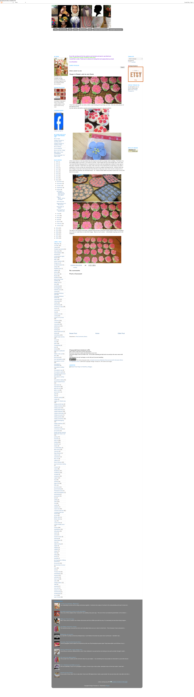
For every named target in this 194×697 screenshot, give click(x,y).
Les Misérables (57, 447)
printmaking (57, 494)
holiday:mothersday (59, 413)
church (55, 308)
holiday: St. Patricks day (60, 401)
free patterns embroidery (57, 365)
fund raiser (56, 384)
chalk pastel (57, 301)
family (55, 349)
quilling (56, 499)
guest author (57, 392)
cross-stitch (57, 324)
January (59, 225)
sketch (55, 533)
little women (57, 449)
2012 (57, 179)
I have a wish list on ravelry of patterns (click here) (82, 57)
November (59, 183)
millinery (56, 460)
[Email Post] (85, 265)
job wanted (56, 430)
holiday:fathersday (58, 409)
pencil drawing (57, 488)
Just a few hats (60, 201)
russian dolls (57, 522)
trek (55, 569)
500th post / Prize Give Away (67, 619)
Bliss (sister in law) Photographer (58, 153)
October (59, 185)
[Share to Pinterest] (95, 265)
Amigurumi (56, 263)
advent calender (58, 261)
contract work (57, 313)
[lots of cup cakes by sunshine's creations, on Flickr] (97, 228)
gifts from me (57, 388)
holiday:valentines (58, 423)
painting (56, 481)
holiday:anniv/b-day (59, 404)
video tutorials (62, 29)
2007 (57, 236)
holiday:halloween (58, 411)
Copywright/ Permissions (115, 29)
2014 (57, 176)
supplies (56, 549)
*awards (56, 247)
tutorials (56, 575)
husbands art (57, 427)
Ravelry (130, 88)
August (59, 189)
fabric (55, 343)
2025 (57, 162)
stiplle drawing (57, 543)
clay (55, 312)
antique (56, 266)
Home (97, 333)
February (59, 223)
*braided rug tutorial (59, 249)
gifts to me (56, 390)
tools (55, 568)
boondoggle (57, 287)
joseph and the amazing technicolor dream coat (60, 433)
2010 (57, 230)
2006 (57, 238)
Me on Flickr (57, 138)
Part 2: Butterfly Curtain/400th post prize (70, 665)
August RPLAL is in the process (61, 204)
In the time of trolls (58, 428)
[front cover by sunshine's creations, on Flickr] (61, 75)
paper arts (56, 483)
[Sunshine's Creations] (58, 129)
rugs (55, 520)
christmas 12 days (58, 306)
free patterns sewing (59, 376)
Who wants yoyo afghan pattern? (68, 657)
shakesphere (57, 529)
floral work (56, 357)
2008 (57, 234)
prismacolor (57, 496)
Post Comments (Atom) (81, 336)
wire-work (56, 588)
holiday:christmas (58, 406)
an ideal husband (58, 264)
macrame (56, 451)
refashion (56, 507)
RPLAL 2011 (57, 517)
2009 (57, 232)
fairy (55, 347)
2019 (57, 166)
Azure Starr (57, 274)
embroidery (57, 335)
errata (55, 339)
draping (56, 327)
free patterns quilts (58, 372)
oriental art (56, 476)
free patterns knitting (59, 367)
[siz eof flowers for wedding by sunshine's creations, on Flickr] (97, 159)
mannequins (57, 456)
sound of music (57, 536)
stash (55, 542)
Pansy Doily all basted (60, 207)
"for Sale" (56, 245)
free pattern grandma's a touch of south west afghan (61, 193)
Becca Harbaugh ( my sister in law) (59, 156)
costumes (56, 320)
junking (56, 436)
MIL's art (56, 458)
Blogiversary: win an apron (66, 634)
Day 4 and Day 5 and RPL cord (61, 210)
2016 (57, 172)
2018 (57, 167)
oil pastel (56, 474)
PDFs (75, 29)
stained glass (57, 540)
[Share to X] (92, 265)
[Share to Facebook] (93, 265)
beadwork (56, 277)
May (58, 217)
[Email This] (89, 265)
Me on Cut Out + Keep (59, 150)
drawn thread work (58, 331)
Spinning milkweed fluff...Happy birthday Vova (71, 649)
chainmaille (57, 299)
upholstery (56, 577)
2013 (57, 177)
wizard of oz (57, 589)
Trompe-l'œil (57, 571)
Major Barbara (57, 453)
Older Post (121, 333)
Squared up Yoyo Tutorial (66, 672)
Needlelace (57, 470)
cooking (75, 267)
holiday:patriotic (58, 416)
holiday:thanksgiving (59, 420)
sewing (56, 527)
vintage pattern (57, 582)
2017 (57, 170)
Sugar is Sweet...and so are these (61, 198)
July (58, 213)
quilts (55, 501)
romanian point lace (59, 510)
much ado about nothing (60, 464)
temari (55, 556)
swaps (55, 551)
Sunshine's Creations (58, 112)
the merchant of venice (59, 565)
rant (55, 503)
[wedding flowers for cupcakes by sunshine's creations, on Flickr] (97, 201)
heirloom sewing (58, 397)
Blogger (107, 685)
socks (55, 534)
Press (89, 29)
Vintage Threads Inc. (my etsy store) (59, 141)
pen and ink (57, 487)
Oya (55, 479)
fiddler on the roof (58, 353)
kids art (56, 440)
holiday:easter (57, 407)
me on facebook (58, 148)
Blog (55, 29)
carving (56, 291)
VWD (55, 584)
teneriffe (56, 558)
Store (70, 29)
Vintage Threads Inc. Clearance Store (59, 144)
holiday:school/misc (59, 418)
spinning (56, 538)
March (58, 221)
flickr (55, 355)
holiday (56, 399)
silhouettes (56, 531)
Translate (133, 62)
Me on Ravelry (57, 146)
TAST (55, 553)
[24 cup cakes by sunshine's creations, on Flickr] (97, 262)
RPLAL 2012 (57, 519)
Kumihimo (56, 444)
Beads (55, 275)
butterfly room (57, 289)
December (59, 181)
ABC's (55, 259)
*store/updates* (58, 252)
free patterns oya (58, 370)
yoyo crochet (57, 597)
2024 (57, 164)
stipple (55, 545)
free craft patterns (58, 359)
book (55, 284)
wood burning (57, 591)
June (58, 215)
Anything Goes (57, 268)
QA (55, 498)
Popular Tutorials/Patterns (100, 29)
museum (56, 467)
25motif (56, 254)
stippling (56, 547)
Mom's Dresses (58, 462)
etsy (55, 341)
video (55, 580)
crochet (56, 322)
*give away (56, 251)
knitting (56, 442)
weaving (56, 586)
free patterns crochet (59, 361)
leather (56, 445)
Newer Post (73, 333)
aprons (56, 272)
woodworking (57, 593)
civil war (56, 310)
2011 (57, 228)
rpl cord (56, 515)
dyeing (55, 333)
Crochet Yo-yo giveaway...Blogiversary (69, 603)
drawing (56, 329)
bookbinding (57, 286)
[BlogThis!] (90, 265)
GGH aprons (57, 386)
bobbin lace (57, 282)
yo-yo (55, 595)
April (58, 219)
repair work (57, 508)
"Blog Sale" (56, 243)
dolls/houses (57, 326)
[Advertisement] (90, 50)
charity (55, 303)
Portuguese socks (58, 490)
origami (56, 478)
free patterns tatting (59, 379)
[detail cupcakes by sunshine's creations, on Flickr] (97, 103)
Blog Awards (83, 29)
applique (56, 270)
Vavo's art (56, 579)
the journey (57, 563)
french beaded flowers (59, 381)
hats (55, 395)
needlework (57, 472)
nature (55, 468)
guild (55, 393)
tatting (55, 554)
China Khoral (57, 304)
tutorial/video (57, 573)
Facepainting (57, 345)
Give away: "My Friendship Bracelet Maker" (70, 642)
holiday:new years (58, 415)
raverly (55, 505)
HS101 (55, 425)
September (60, 187)
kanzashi (56, 438)
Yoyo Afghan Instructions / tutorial (68, 626)
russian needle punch (59, 524)
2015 (57, 173)
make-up (56, 455)
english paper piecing (59, 336)
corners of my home (59, 317)
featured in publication (59, 350)
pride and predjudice (59, 492)
